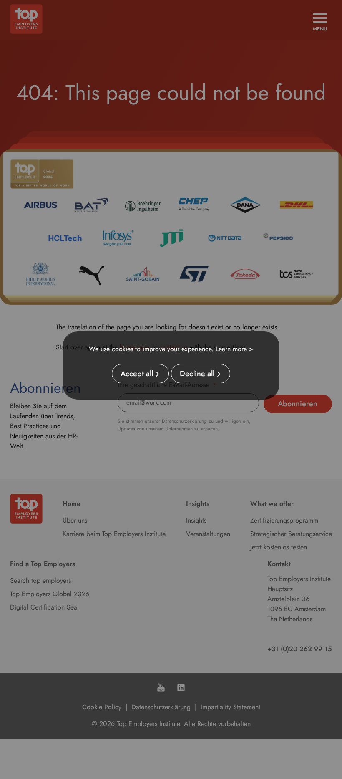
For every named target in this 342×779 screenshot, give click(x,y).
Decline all (197, 373)
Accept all (137, 373)
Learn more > (234, 349)
